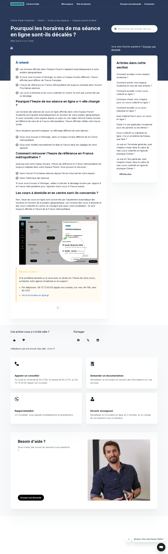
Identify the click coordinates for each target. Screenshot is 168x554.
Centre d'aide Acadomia (22, 20)
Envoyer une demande (130, 4)
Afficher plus (125, 174)
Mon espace (67, 4)
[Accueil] (17, 4)
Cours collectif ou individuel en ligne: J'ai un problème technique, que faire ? (133, 136)
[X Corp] (88, 340)
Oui (14, 340)
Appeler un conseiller (27, 375)
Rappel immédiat (24, 411)
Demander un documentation (107, 375)
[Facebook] (78, 340)
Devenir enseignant (101, 411)
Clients (41, 20)
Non (23, 340)
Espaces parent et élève (84, 20)
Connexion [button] (149, 4)
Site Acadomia (84, 4)
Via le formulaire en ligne (34, 295)
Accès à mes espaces (58, 20)
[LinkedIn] (97, 340)
